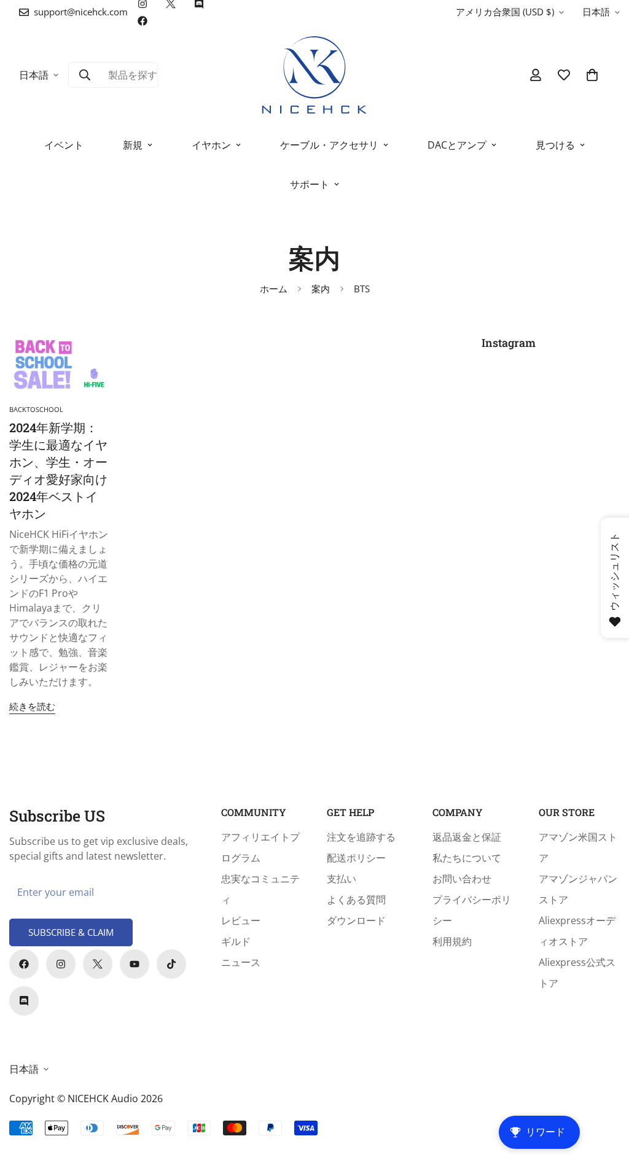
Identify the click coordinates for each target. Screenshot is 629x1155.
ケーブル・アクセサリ (329, 145)
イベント (64, 145)
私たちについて (466, 858)
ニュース (240, 962)
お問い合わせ (461, 878)
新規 (133, 145)
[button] (592, 75)
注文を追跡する (361, 837)
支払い (341, 878)
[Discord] (24, 1001)
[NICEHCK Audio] (315, 75)
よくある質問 (356, 899)
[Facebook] (142, 21)
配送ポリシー (356, 858)
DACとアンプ (457, 145)
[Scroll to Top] (605, 1088)
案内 (320, 288)
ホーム (273, 288)
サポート (309, 184)
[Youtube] (134, 964)
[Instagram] (61, 964)
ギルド (236, 941)
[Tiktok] (171, 964)
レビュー (240, 920)
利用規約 (452, 941)
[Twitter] (97, 964)
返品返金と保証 (466, 837)
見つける (555, 145)
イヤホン (211, 145)
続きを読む (32, 706)
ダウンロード (356, 920)
